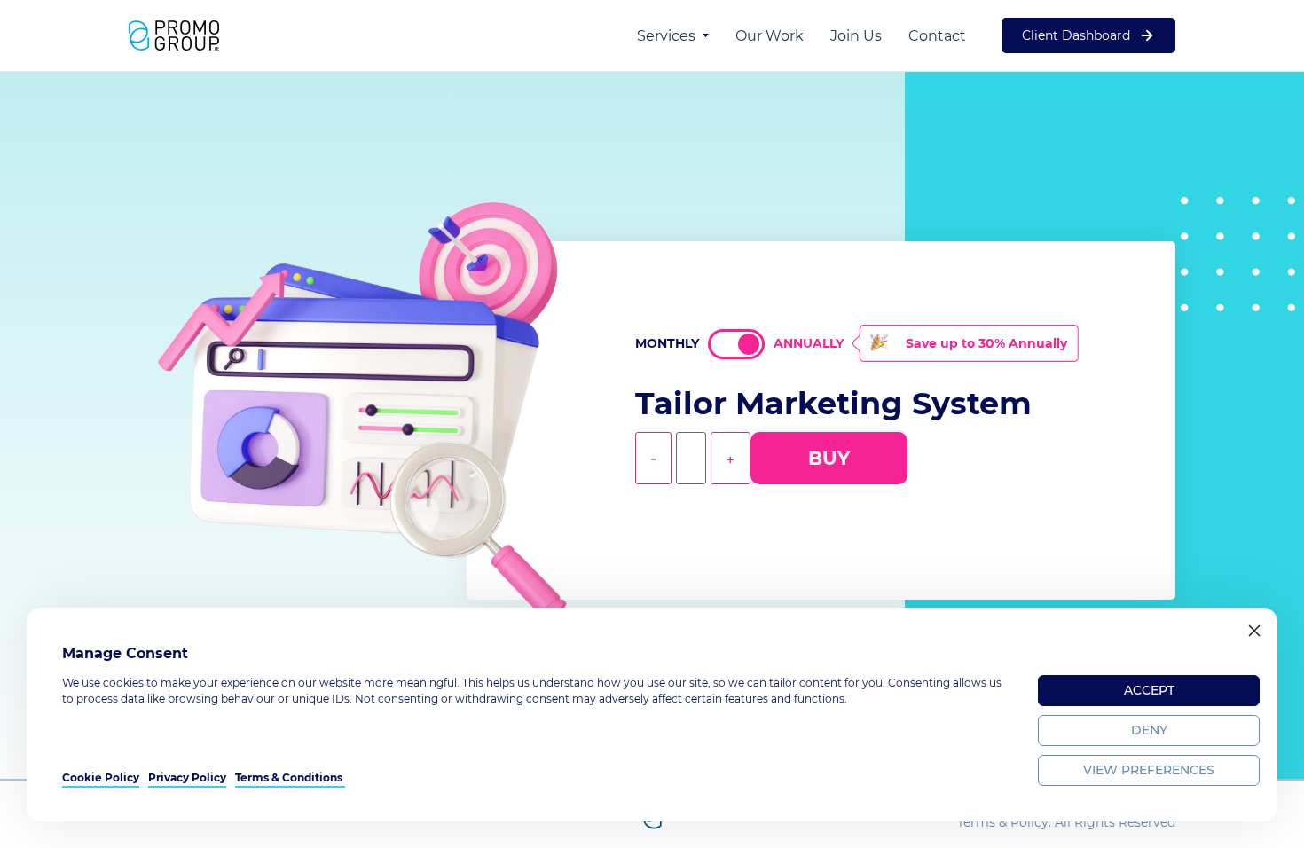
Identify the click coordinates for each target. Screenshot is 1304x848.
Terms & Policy (1003, 822)
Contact (937, 35)
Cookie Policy (100, 777)
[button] (1254, 631)
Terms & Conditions (290, 777)
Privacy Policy (187, 777)
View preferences (1148, 770)
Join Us (856, 35)
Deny (1149, 730)
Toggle (736, 344)
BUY (829, 458)
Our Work (769, 35)
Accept (1149, 690)
